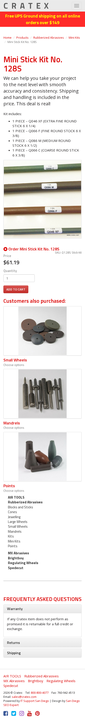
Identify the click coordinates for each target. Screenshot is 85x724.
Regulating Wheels (23, 562)
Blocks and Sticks (20, 507)
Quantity (10, 270)
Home (7, 37)
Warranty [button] (15, 608)
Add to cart (15, 289)
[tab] (42, 609)
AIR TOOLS (16, 497)
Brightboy (16, 558)
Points (9, 486)
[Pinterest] (37, 713)
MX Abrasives (18, 553)
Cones (12, 512)
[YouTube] (29, 713)
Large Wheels (17, 521)
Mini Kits (74, 37)
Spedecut (15, 567)
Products (22, 37)
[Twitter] (13, 713)
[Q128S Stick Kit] (42, 199)
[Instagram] (21, 713)
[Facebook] (5, 713)
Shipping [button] (14, 653)
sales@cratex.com (24, 697)
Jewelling (14, 517)
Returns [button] (13, 642)
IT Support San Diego (34, 701)
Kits (11, 536)
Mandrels (11, 423)
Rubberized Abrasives (48, 37)
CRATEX (27, 5)
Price (7, 255)
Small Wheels (15, 360)
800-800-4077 (40, 693)
